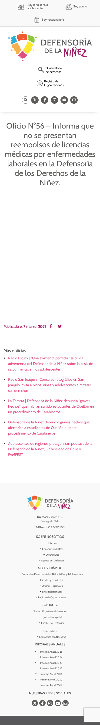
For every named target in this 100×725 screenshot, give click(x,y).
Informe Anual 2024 (51, 657)
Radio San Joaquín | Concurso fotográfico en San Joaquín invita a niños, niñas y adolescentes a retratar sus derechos (49, 385)
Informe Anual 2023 (51, 662)
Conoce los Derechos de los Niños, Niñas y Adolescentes (52, 574)
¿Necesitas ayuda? (52, 617)
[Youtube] (64, 100)
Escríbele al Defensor (52, 623)
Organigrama (52, 554)
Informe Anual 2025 (51, 651)
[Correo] (74, 100)
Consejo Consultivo (52, 549)
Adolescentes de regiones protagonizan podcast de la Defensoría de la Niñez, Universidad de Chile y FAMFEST (50, 449)
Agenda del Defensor (52, 560)
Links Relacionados (52, 591)
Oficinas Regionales (52, 585)
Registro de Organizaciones (52, 597)
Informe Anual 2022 (51, 668)
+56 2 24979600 (55, 527)
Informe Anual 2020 (51, 679)
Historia (52, 543)
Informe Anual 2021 (51, 674)
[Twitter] (35, 100)
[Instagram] (54, 100)
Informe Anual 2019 (51, 685)
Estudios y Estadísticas (52, 580)
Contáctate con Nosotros (52, 636)
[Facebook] (44, 100)
